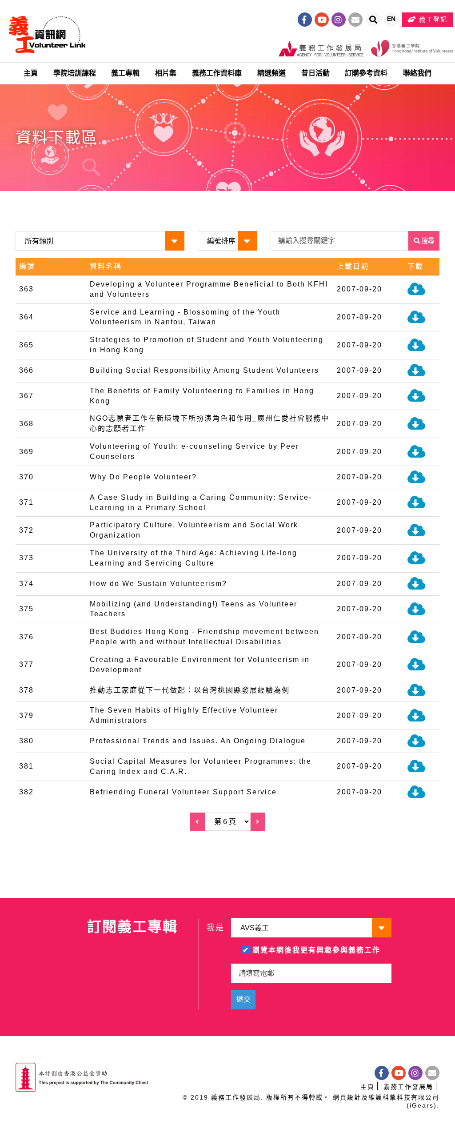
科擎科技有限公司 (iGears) (411, 1101)
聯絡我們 (417, 73)
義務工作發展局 (408, 1086)
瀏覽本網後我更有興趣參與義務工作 (316, 950)
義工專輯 (125, 73)
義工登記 (431, 19)
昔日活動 (315, 73)
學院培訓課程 (74, 73)
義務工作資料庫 (217, 73)
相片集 (165, 73)
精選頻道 (271, 73)
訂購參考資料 (366, 73)
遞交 (243, 999)
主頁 (31, 73)
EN (392, 21)
